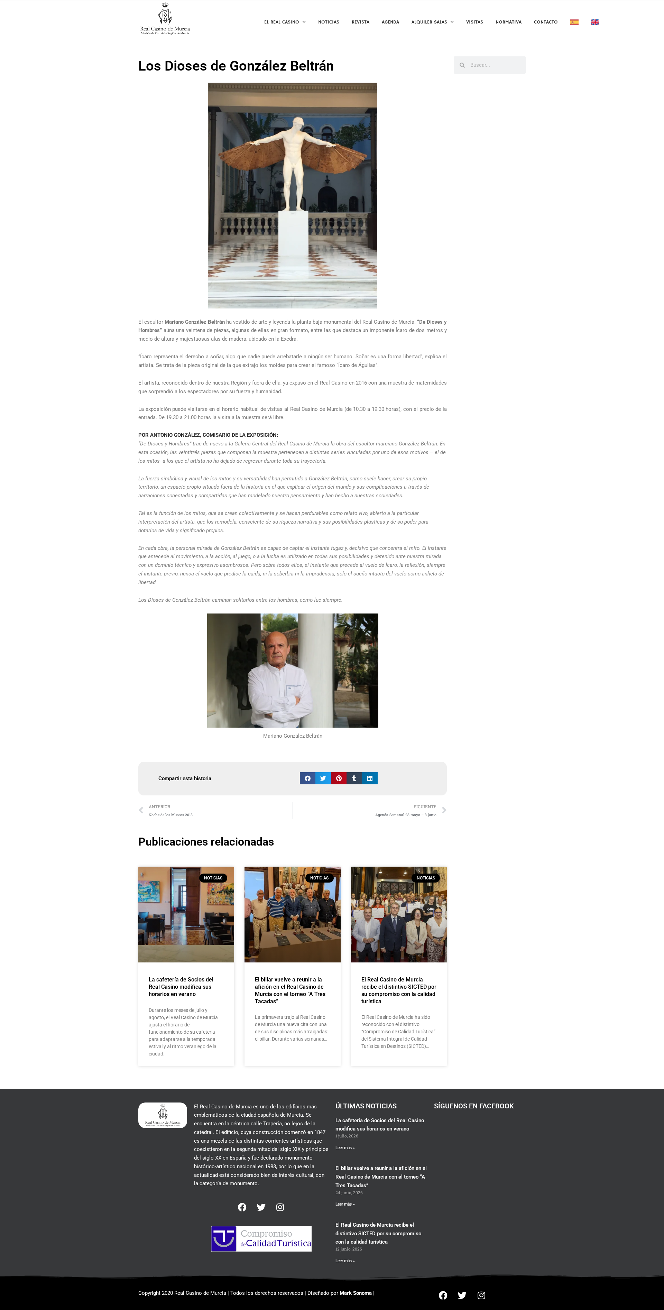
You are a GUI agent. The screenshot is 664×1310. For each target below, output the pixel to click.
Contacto (546, 22)
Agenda (390, 22)
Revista (360, 22)
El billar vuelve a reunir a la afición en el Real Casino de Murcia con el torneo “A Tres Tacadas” (290, 990)
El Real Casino (281, 22)
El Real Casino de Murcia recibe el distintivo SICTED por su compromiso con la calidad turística (398, 990)
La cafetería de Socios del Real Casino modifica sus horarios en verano (181, 986)
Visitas (474, 22)
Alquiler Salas (429, 22)
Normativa (509, 22)
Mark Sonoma (356, 1293)
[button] (307, 778)
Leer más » (345, 1147)
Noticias (328, 22)
